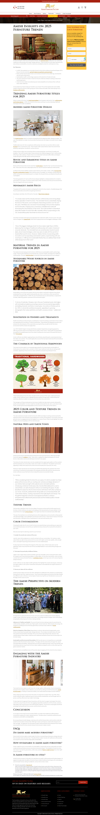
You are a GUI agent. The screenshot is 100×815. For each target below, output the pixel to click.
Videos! (68, 16)
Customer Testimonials (42, 16)
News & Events (62, 16)
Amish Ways (32, 16)
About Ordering (37, 13)
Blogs (42, 20)
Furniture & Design (53, 16)
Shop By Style (45, 799)
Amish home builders (34, 100)
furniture (15, 146)
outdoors (25, 457)
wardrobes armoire (38, 558)
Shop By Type (45, 795)
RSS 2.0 (38, 775)
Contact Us (58, 13)
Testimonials (51, 13)
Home (30, 13)
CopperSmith (27, 219)
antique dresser (29, 511)
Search (27, 16)
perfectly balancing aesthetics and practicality (41, 72)
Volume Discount (45, 803)
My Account (44, 805)
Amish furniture (44, 60)
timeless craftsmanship (19, 90)
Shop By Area (45, 797)
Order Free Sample (67, 13)
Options (44, 13)
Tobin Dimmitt (29, 765)
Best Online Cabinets (44, 194)
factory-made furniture (48, 749)
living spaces (19, 333)
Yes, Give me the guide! (76, 65)
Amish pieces (39, 165)
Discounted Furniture (46, 801)
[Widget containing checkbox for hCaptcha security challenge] (76, 59)
